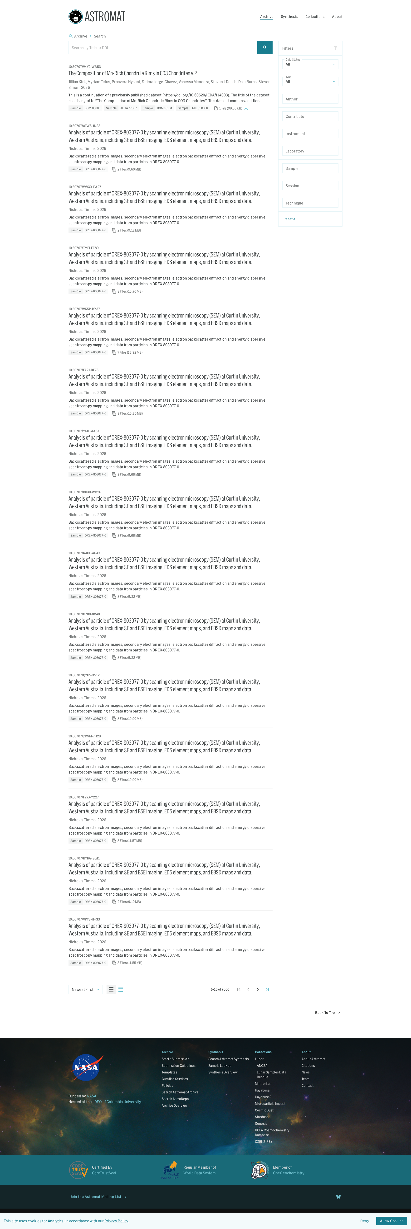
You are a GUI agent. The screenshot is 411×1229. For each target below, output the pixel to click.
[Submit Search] (265, 47)
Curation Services (175, 1079)
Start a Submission (175, 1059)
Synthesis (289, 16)
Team (306, 1079)
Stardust (261, 1117)
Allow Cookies (391, 1221)
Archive (266, 16)
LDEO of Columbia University (117, 1101)
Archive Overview (174, 1105)
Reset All (291, 219)
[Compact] (120, 989)
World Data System (199, 1173)
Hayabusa (262, 1090)
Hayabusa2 (263, 1097)
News (306, 1072)
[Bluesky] (338, 1197)
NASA (92, 1096)
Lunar (259, 1059)
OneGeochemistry (288, 1173)
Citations (308, 1065)
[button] (85, 108)
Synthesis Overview (223, 1072)
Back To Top (325, 1013)
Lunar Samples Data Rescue (271, 1074)
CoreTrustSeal (104, 1173)
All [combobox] (288, 64)
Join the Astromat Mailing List (95, 1197)
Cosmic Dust (264, 1110)
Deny (364, 1221)
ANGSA (262, 1065)
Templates (169, 1072)
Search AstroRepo (175, 1099)
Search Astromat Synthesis (228, 1059)
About (337, 16)
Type (289, 76)
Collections (314, 16)
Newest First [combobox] (82, 989)
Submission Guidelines (179, 1065)
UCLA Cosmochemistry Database (272, 1132)
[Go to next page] (258, 989)
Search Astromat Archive (180, 1092)
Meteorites (263, 1084)
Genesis (261, 1123)
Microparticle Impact (270, 1103)
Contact (307, 1085)
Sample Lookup (219, 1065)
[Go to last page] (267, 989)
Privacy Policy (116, 1221)
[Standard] (111, 989)
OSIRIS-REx (263, 1141)
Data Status (293, 59)
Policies (167, 1085)
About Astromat (313, 1059)
